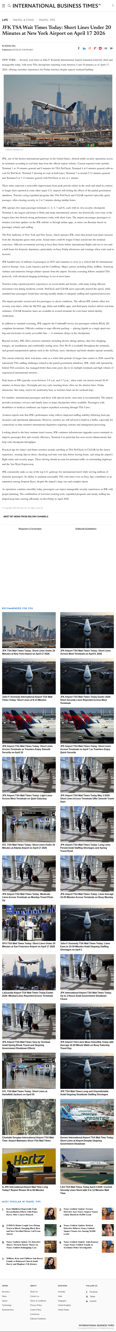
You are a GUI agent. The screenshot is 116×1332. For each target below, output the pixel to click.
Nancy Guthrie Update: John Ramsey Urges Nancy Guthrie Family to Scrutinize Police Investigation (81, 1245)
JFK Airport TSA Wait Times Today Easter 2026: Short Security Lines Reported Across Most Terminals (85, 700)
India (60, 1296)
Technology (6, 1305)
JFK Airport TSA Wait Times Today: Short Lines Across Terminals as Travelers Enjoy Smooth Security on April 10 (27, 749)
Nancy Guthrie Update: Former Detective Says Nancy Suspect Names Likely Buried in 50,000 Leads (81, 1212)
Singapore (62, 1301)
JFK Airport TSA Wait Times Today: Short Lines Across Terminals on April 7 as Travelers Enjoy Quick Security (85, 749)
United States (63, 1310)
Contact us (34, 1296)
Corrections (34, 1314)
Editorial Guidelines (86, 529)
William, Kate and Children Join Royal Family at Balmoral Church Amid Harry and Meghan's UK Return (24, 1261)
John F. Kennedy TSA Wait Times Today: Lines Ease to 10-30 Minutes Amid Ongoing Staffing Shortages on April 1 (85, 946)
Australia (61, 1292)
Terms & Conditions (38, 1301)
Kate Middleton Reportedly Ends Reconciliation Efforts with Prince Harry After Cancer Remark (22, 1212)
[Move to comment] (111, 48)
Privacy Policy (36, 1305)
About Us (34, 1292)
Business (6, 1292)
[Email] (105, 48)
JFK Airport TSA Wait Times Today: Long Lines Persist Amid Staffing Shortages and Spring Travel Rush (85, 848)
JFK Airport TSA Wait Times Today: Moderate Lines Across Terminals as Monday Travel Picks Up (27, 897)
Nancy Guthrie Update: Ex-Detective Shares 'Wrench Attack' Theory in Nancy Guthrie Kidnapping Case (23, 1245)
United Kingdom (64, 1305)
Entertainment (8, 1310)
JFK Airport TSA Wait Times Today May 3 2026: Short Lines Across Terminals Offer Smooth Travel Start (87, 798)
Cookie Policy (35, 1310)
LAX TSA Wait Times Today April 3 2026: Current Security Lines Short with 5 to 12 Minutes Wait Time (86, 1190)
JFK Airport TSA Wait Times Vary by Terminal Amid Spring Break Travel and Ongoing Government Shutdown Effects (26, 1045)
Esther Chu (10, 45)
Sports (4, 1301)
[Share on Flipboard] (95, 48)
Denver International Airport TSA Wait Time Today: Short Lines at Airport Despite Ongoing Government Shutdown (87, 1140)
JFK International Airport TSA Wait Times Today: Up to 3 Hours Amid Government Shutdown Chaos (86, 996)
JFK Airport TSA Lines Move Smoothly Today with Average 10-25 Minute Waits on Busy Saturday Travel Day (87, 1045)
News (4, 1296)
